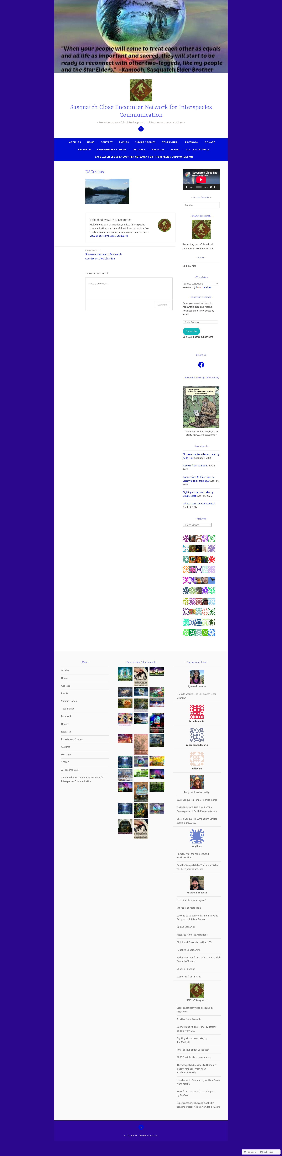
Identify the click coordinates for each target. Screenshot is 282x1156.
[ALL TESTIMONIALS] (141, 1127)
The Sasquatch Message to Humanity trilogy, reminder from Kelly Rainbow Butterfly (196, 1069)
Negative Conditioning (188, 950)
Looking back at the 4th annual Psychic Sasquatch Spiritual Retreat (197, 917)
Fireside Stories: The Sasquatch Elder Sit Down (196, 696)
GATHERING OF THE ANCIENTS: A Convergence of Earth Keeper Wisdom (197, 809)
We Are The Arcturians (189, 908)
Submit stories (145, 142)
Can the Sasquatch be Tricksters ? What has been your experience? (198, 867)
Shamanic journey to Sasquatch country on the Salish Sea (103, 254)
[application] (201, 179)
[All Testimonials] (141, 128)
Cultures (139, 149)
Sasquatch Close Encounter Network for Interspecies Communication (144, 157)
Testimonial (170, 142)
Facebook (191, 142)
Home (90, 142)
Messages (157, 149)
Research (84, 149)
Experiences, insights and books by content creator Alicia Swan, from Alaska (198, 1105)
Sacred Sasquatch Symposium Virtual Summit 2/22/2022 (197, 821)
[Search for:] (201, 205)
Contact (107, 142)
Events (124, 142)
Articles (75, 142)
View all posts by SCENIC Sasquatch (109, 236)
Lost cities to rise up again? (191, 900)
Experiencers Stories (111, 149)
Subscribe (191, 331)
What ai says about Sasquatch (199, 503)
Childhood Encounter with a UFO (194, 942)
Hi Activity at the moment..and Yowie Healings (193, 856)
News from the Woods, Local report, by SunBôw (196, 1093)
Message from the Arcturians (192, 934)
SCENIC (175, 149)
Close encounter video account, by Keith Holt (195, 1009)
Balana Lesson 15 (186, 927)
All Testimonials (198, 149)
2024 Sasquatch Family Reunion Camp (197, 799)
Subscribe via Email (201, 297)
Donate (210, 142)
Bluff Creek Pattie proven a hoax (194, 1057)
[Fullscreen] (215, 187)
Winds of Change (186, 969)
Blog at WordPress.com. (141, 1135)
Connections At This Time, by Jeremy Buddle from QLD (196, 1029)
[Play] (186, 187)
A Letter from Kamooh (195, 465)
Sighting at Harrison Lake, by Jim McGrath (192, 1040)
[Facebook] (201, 364)
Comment (162, 305)
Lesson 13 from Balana (189, 976)
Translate (206, 287)
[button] (125, 675)
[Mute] (211, 187)
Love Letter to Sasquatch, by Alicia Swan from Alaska (198, 1082)
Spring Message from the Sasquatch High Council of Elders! (199, 959)
